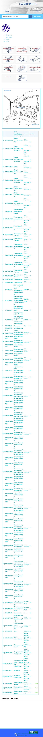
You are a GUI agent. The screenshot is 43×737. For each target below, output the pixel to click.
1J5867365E (9, 471)
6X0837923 (8, 613)
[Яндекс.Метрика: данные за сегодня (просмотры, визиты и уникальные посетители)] (21, 735)
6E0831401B (9, 239)
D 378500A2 (9, 603)
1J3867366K (9, 508)
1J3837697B (9, 333)
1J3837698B (9, 350)
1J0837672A (9, 626)
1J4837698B (9, 359)
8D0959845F (9, 609)
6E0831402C (9, 271)
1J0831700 (8, 631)
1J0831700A (9, 638)
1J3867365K (9, 395)
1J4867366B (9, 546)
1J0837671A (9, 618)
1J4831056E (9, 188)
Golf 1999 (9, 37)
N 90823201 (8, 289)
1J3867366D (9, 527)
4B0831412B (9, 282)
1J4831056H (9, 203)
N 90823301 (8, 310)
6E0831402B (9, 276)
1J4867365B (9, 433)
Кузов (7, 39)
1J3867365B (9, 377)
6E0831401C (9, 235)
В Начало (9, 35)
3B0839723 (8, 370)
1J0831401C (9, 219)
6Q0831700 (8, 663)
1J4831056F (9, 194)
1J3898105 (8, 683)
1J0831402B (9, 255)
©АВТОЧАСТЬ (27, 4)
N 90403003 (8, 676)
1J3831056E (9, 172)
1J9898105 (8, 692)
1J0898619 (8, 211)
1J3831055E (9, 140)
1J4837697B (9, 341)
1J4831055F (9, 167)
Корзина (38, 11)
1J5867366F (9, 564)
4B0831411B (9, 279)
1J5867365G (9, 451)
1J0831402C (9, 246)
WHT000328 (8, 653)
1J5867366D (9, 584)
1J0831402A (9, 264)
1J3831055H (9, 148)
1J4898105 (8, 688)
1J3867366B (9, 489)
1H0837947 (8, 670)
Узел (7, 41)
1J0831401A (9, 228)
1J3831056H (9, 180)
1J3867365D (9, 415)
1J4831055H (9, 159)
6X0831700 (8, 646)
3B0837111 (8, 326)
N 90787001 (8, 320)
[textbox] (15, 16)
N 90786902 (8, 300)
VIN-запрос (37, 16)
